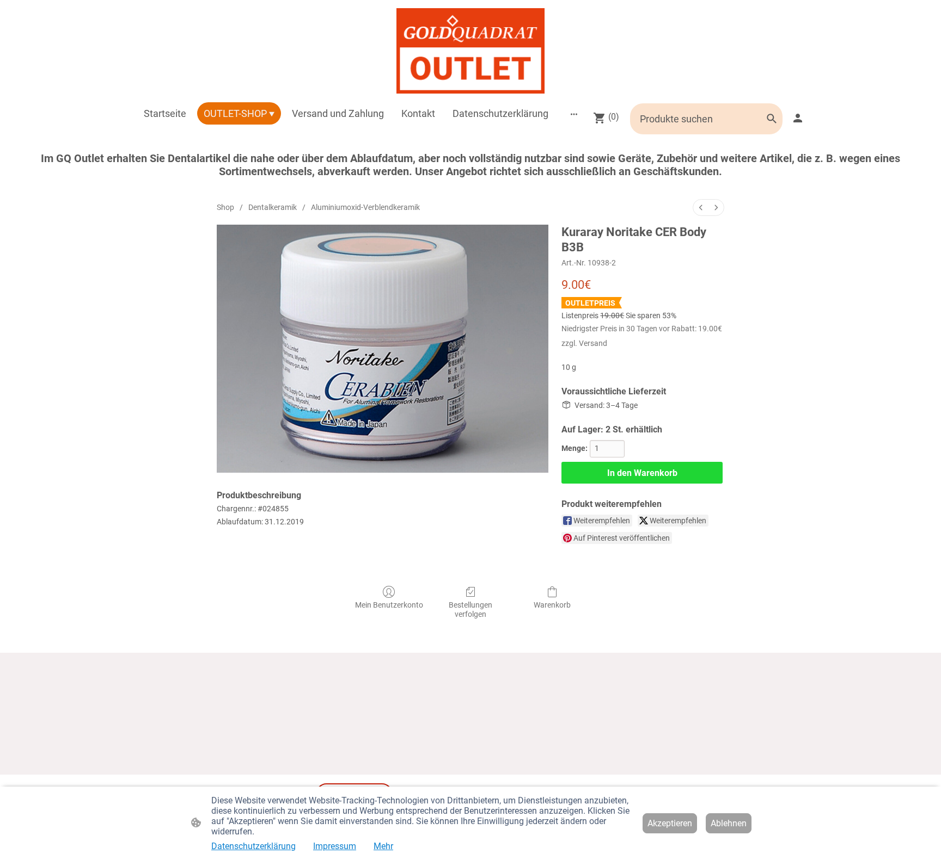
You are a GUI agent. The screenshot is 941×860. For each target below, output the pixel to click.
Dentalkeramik (272, 207)
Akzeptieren (669, 823)
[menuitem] (700, 207)
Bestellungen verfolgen (470, 609)
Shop (225, 207)
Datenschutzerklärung (253, 846)
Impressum (334, 846)
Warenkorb (552, 605)
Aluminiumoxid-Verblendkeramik (365, 207)
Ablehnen (729, 823)
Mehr (383, 846)
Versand (593, 343)
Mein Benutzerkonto (389, 605)
